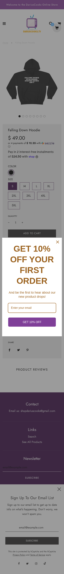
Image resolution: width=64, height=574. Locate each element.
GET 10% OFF (32, 322)
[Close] (57, 242)
